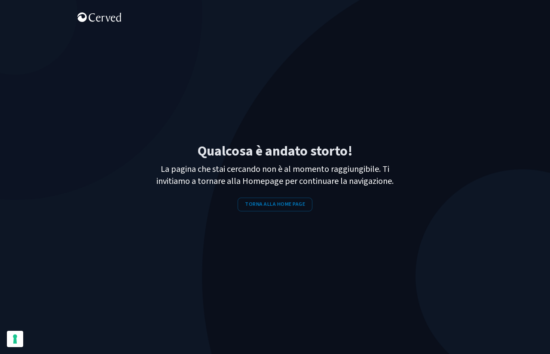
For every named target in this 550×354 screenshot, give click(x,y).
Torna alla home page (275, 204)
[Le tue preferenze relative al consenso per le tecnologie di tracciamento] (15, 339)
